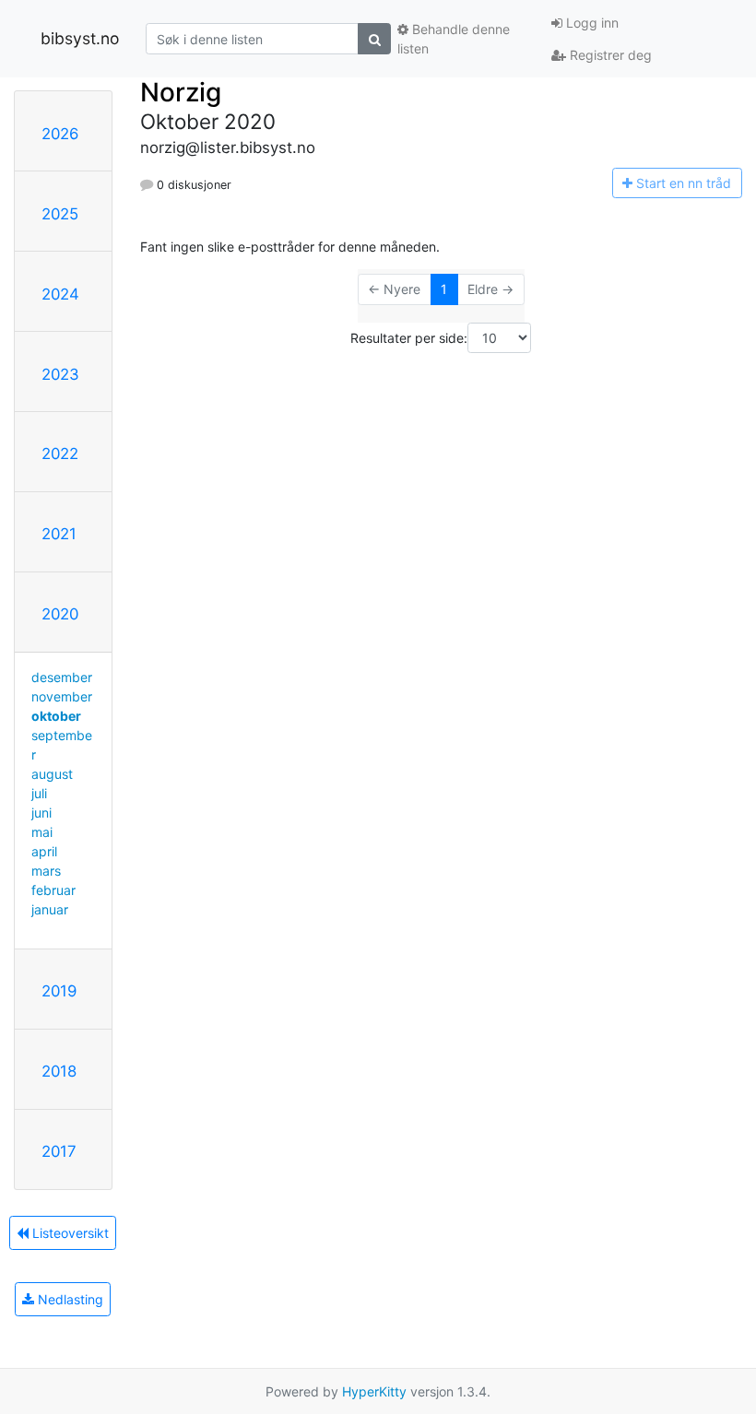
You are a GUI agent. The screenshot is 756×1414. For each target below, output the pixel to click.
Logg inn (590, 22)
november (61, 696)
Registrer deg (609, 55)
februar (53, 890)
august (52, 774)
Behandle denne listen (453, 38)
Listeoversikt (69, 1233)
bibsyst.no (80, 38)
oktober (56, 716)
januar (49, 909)
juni (41, 812)
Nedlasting (68, 1299)
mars (46, 870)
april (44, 851)
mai (42, 832)
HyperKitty (374, 1391)
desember (61, 677)
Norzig (180, 92)
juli (39, 793)
